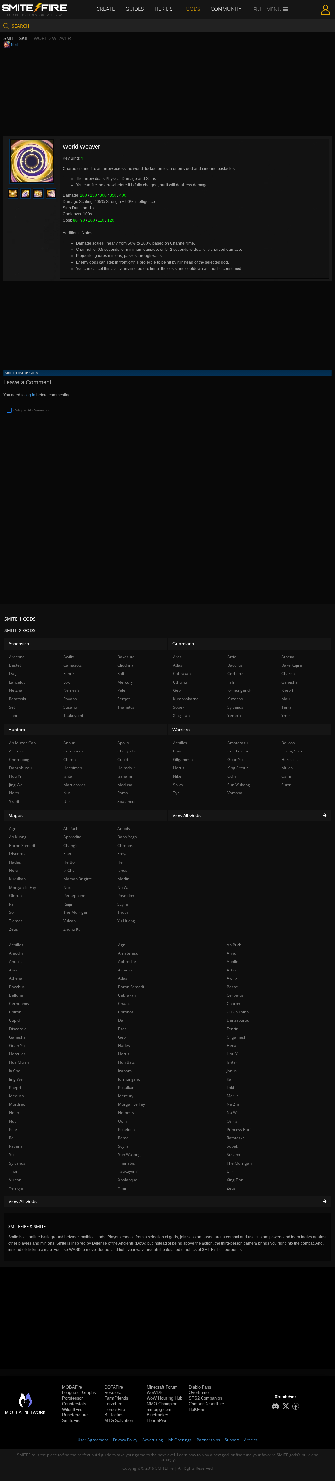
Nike (177, 776)
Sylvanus (17, 1163)
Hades (124, 1045)
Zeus (231, 1188)
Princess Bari (239, 1129)
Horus (123, 1054)
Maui (286, 699)
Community (226, 8)
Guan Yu (17, 1045)
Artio (231, 970)
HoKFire (196, 1409)
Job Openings (180, 1440)
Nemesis (126, 1112)
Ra (11, 1138)
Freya (122, 853)
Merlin (232, 1096)
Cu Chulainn (238, 1012)
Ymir (122, 1188)
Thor (13, 1171)
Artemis (125, 970)
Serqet (123, 699)
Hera (13, 870)
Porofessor (72, 1398)
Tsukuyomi (128, 1171)
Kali (230, 1079)
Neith (15, 45)
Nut (12, 1121)
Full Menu (268, 9)
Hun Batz (126, 1062)
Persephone (74, 895)
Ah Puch (234, 945)
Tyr (176, 793)
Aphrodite (127, 961)
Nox (67, 887)
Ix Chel (15, 1070)
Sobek (232, 1146)
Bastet (232, 987)
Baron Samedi (131, 987)
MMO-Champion (162, 1403)
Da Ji (122, 1020)
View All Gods (23, 1201)
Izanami (125, 1070)
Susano (233, 1154)
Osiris (232, 1121)
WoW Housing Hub (164, 1398)
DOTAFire (113, 1387)
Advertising (152, 1440)
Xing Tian (235, 1180)
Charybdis (126, 751)
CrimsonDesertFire (206, 1403)
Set (12, 707)
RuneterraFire (75, 1414)
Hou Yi (232, 1054)
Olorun (15, 895)
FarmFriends (116, 1398)
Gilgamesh (236, 1037)
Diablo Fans (200, 1387)
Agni (122, 945)
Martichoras (74, 785)
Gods (193, 8)
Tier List (164, 8)
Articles (251, 1440)
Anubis (15, 961)
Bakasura (126, 657)
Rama (123, 1138)
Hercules (17, 1054)
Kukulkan (126, 1087)
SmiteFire (71, 1420)
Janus (232, 1070)
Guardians (183, 643)
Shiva (178, 785)
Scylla (123, 1146)
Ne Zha (233, 1104)
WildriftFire (72, 1409)
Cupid (14, 1020)
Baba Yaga (127, 837)
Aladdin (16, 953)
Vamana (234, 793)
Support (232, 1440)
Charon (233, 1003)
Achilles (16, 945)
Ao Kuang (17, 837)
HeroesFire (114, 1409)
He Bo (69, 862)
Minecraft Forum (162, 1387)
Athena (15, 978)
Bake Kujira (291, 665)
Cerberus (235, 995)
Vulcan (15, 1180)
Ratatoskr (235, 1138)
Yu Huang (126, 921)
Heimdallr (126, 768)
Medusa (16, 1096)
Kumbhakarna (186, 699)
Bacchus (17, 987)
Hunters (17, 729)
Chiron (15, 1012)
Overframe (199, 1392)
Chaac (124, 1003)
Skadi (14, 801)
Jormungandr (130, 1079)
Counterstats (74, 1403)
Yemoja (16, 1188)
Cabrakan (127, 995)
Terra (286, 707)
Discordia (17, 1028)
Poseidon (126, 1129)
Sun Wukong (129, 1154)
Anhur (232, 953)
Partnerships (208, 1440)
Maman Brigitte (77, 879)
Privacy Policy (125, 1440)
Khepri (15, 1087)
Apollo (232, 961)
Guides (134, 8)
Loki (230, 1087)
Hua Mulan (19, 1062)
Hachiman (72, 768)
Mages (16, 815)
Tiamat (15, 921)
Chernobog (19, 759)
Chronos (125, 1012)
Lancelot (17, 682)
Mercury (125, 1096)
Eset (122, 1028)
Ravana (16, 1146)
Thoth (122, 912)
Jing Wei (16, 1079)
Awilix (232, 978)
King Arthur (237, 768)
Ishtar (232, 1062)
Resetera (112, 1392)
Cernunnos (19, 1003)
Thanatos (126, 1163)
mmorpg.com (159, 1409)
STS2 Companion (205, 1398)
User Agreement (93, 1440)
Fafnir (232, 682)
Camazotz (72, 665)
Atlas (122, 978)
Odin (122, 1121)
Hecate (233, 1045)
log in (30, 395)
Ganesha (17, 1037)
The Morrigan (239, 1163)
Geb (122, 1037)
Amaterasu (128, 953)
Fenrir (232, 1028)
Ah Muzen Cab (22, 743)
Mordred (17, 1104)
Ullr (230, 1171)
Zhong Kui (72, 929)
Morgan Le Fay (131, 1104)
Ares (13, 970)
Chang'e (71, 845)
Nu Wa (233, 1112)
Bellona (16, 995)
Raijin (68, 904)
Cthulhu (180, 682)
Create (106, 8)
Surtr (286, 785)
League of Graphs (79, 1392)
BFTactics (114, 1414)
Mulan (287, 768)
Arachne (17, 657)
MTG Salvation (118, 1420)
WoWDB (155, 1392)
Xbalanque (127, 1180)
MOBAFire (72, 1387)
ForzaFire (113, 1403)
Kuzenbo (235, 699)
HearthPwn (157, 1420)
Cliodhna (125, 665)
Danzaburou (238, 1020)
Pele (13, 1129)
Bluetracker (157, 1414)
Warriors (181, 729)
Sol (12, 1154)
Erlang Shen (292, 751)
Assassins (19, 643)
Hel (120, 862)
